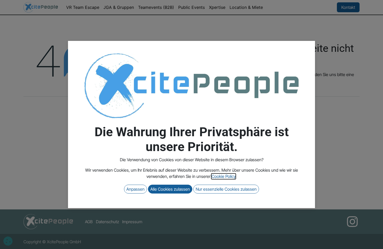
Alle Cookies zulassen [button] (170, 189)
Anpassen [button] (135, 189)
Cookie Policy (224, 176)
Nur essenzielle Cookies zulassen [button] (226, 189)
